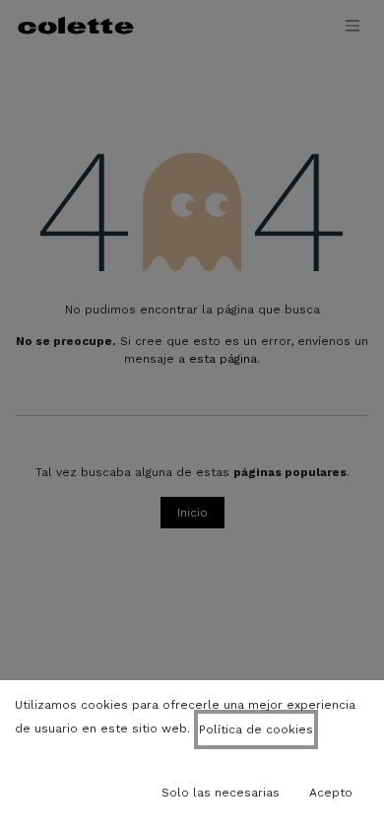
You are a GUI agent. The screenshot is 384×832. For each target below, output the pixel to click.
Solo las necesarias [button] (220, 792)
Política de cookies (256, 729)
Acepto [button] (330, 792)
